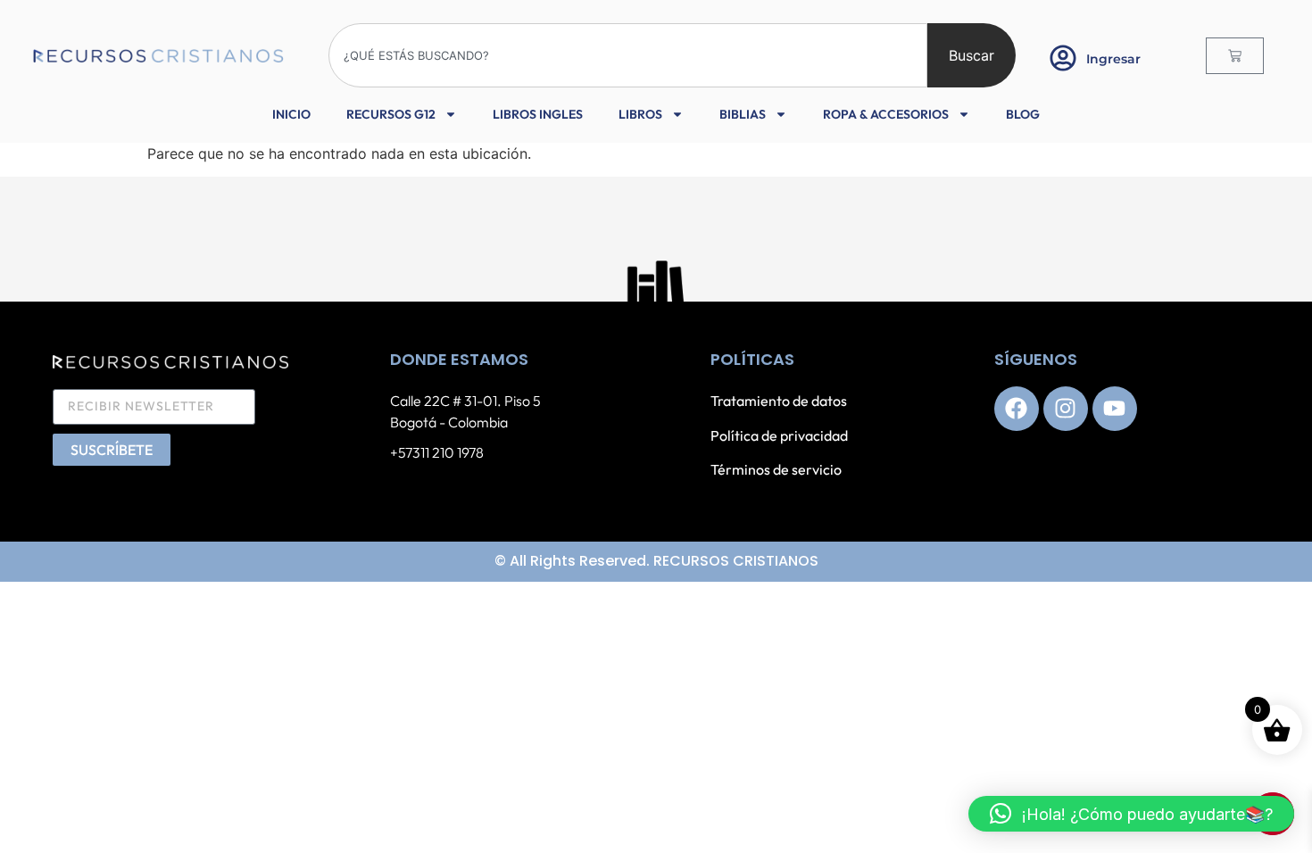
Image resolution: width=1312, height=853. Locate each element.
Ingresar (1113, 59)
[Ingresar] (1063, 58)
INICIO (291, 114)
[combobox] (627, 55)
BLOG (1023, 114)
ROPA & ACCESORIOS (886, 114)
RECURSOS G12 (391, 114)
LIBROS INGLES (538, 114)
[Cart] (1235, 55)
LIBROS (640, 114)
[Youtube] (1114, 408)
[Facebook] (1016, 408)
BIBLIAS (742, 114)
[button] (1131, 814)
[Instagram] (1065, 408)
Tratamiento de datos (778, 401)
